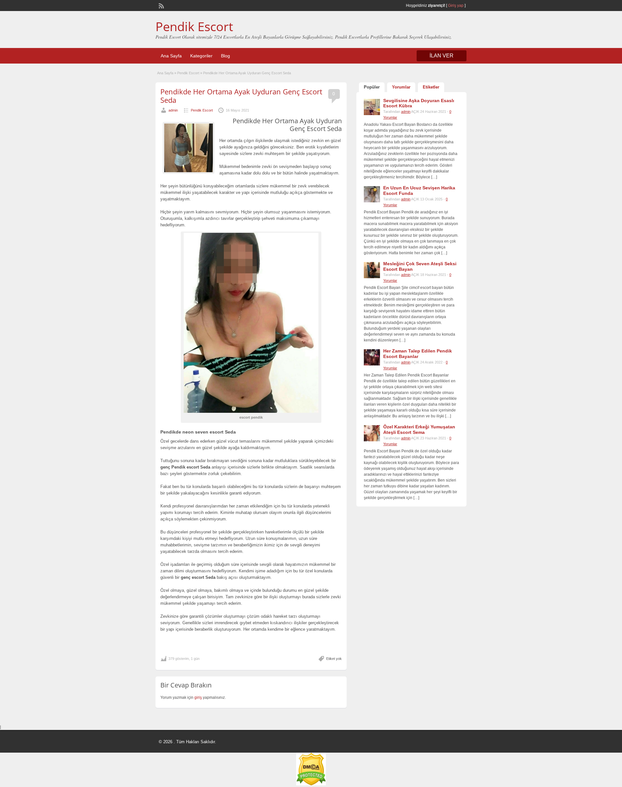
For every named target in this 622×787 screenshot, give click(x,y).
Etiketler (431, 87)
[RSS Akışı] (160, 5)
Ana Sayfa (171, 55)
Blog (225, 55)
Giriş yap (456, 5)
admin (173, 110)
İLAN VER (442, 55)
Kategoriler (201, 55)
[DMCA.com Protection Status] (311, 784)
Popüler (372, 87)
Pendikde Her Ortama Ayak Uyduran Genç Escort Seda (241, 96)
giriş (198, 697)
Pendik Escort (194, 26)
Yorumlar (401, 87)
